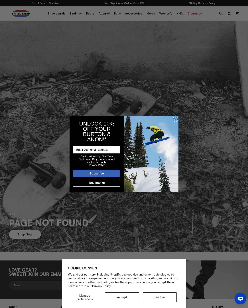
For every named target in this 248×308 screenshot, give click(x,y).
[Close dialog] (175, 119)
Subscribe (97, 173)
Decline (160, 297)
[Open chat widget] (240, 298)
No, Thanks (97, 182)
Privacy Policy (101, 286)
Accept (122, 297)
